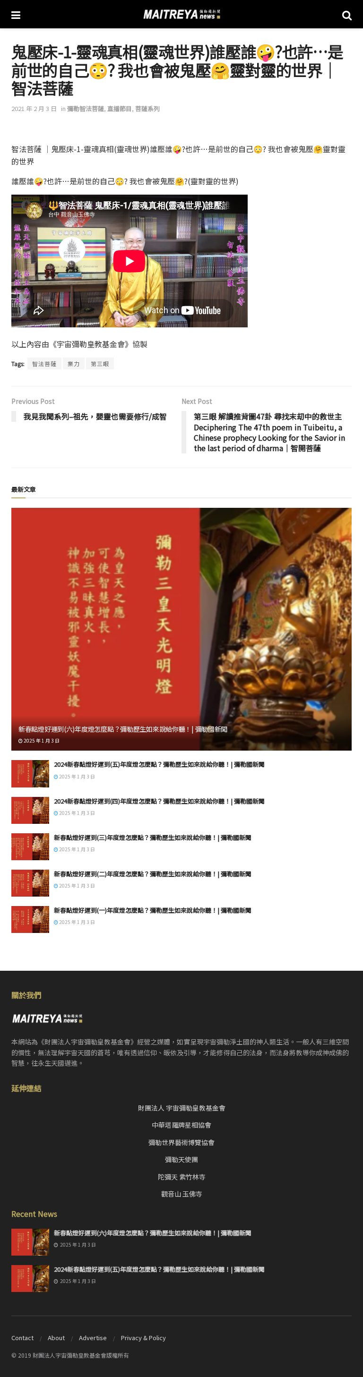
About (56, 1337)
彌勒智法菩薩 (85, 108)
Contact (22, 1337)
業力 (74, 363)
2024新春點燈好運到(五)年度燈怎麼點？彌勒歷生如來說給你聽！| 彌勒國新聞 (159, 764)
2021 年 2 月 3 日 (34, 108)
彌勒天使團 (181, 1159)
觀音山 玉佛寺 (181, 1193)
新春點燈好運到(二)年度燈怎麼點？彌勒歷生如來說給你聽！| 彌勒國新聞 (152, 873)
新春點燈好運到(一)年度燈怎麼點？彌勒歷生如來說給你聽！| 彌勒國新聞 (152, 910)
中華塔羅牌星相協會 (181, 1124)
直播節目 (119, 108)
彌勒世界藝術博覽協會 (181, 1142)
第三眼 (100, 363)
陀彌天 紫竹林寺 (182, 1176)
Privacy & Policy (143, 1337)
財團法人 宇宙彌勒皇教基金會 (181, 1107)
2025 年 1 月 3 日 (41, 740)
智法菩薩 (44, 363)
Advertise (93, 1337)
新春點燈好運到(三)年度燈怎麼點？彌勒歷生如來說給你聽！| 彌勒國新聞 (152, 837)
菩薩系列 (147, 108)
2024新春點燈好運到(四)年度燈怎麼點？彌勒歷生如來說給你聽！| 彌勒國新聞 (159, 800)
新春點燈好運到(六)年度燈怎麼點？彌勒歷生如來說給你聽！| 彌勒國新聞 (122, 729)
